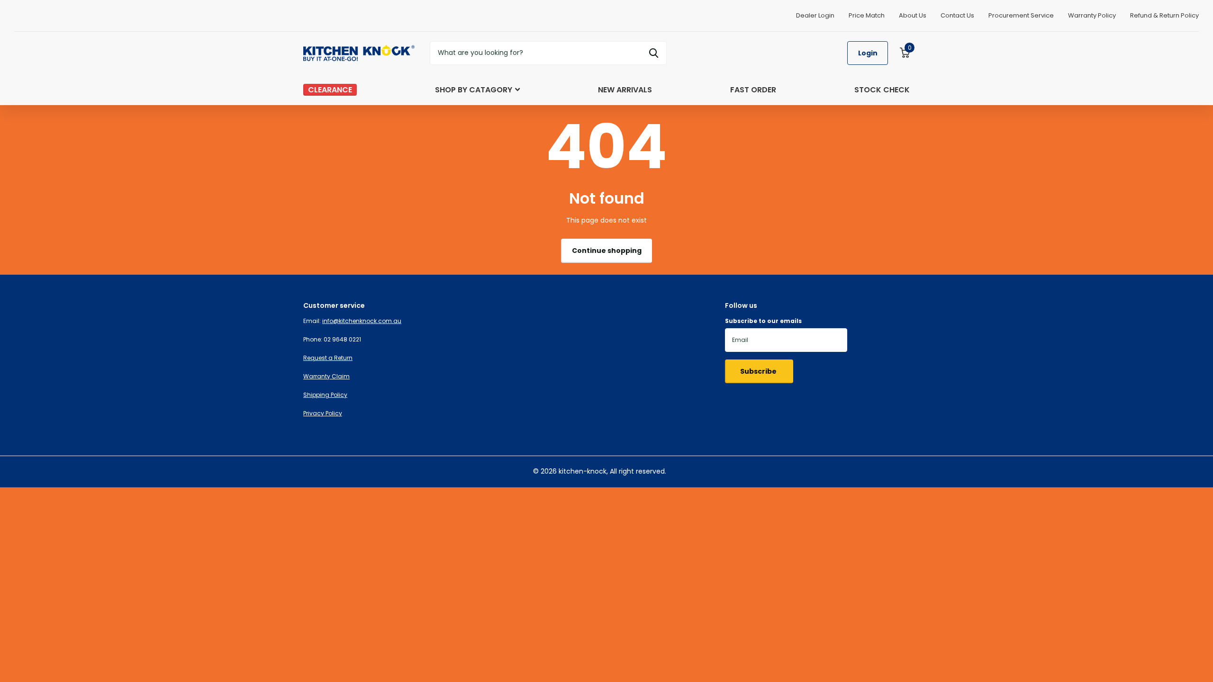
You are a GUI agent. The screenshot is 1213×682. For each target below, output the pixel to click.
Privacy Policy (322, 413)
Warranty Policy (1092, 15)
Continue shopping (607, 250)
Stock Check (882, 89)
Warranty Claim (326, 376)
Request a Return (328, 358)
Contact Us (957, 15)
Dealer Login (815, 15)
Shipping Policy (325, 395)
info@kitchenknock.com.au (361, 321)
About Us (912, 15)
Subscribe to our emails (763, 321)
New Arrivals (625, 89)
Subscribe (759, 371)
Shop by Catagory (473, 89)
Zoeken (654, 53)
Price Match (867, 15)
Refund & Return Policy (1164, 15)
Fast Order (753, 89)
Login (868, 53)
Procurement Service (1021, 15)
